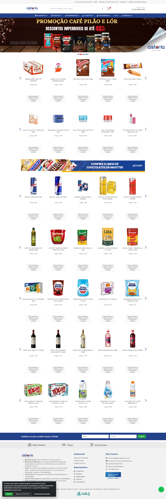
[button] (78, 54)
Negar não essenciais (22, 494)
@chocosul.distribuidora (116, 466)
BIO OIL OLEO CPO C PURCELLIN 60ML (33, 131)
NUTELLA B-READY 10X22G (132, 79)
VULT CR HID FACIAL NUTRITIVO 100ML (83, 131)
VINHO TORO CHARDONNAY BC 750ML (83, 351)
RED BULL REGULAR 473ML (33, 197)
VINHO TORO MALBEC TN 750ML (33, 350)
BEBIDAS (79, 474)
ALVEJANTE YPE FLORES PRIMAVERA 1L (133, 402)
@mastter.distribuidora (115, 464)
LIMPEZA (79, 479)
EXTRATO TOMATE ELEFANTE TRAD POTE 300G (58, 249)
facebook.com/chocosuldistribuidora (120, 461)
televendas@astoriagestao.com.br (119, 458)
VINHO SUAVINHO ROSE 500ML (108, 350)
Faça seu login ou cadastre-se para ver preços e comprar (33, 99)
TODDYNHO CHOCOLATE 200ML (83, 79)
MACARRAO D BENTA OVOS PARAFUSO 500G (133, 300)
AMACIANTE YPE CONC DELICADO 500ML (107, 402)
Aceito (9, 494)
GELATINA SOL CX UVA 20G (108, 299)
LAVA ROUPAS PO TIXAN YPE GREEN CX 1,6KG (33, 402)
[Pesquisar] (102, 9)
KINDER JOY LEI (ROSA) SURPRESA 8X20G (58, 80)
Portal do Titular (79, 461)
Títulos (69, 445)
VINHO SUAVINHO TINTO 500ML (132, 350)
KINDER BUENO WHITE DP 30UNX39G (33, 80)
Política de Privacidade (81, 458)
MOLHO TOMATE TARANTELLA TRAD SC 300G (132, 249)
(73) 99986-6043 (139, 9)
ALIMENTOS (80, 471)
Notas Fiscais (100, 445)
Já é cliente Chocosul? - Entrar (87, 2)
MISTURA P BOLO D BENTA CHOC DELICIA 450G (58, 300)
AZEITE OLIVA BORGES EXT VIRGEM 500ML (33, 249)
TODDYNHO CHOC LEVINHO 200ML (108, 80)
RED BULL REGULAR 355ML (58, 197)
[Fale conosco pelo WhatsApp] (161, 489)
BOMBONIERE (80, 477)
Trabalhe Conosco (79, 463)
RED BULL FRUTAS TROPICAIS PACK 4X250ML (107, 198)
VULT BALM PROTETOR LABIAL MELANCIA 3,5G (133, 131)
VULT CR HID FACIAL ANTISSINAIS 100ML (107, 131)
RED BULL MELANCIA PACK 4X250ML (132, 198)
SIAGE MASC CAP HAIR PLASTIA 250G (58, 131)
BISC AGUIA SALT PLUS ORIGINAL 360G (33, 300)
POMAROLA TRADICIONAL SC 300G (83, 249)
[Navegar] (3, 34)
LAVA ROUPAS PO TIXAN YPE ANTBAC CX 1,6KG (58, 402)
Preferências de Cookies (42, 494)
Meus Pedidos (38, 445)
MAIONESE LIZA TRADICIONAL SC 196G (108, 249)
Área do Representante (138, 2)
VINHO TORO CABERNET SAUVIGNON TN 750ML (58, 351)
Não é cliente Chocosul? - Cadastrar (114, 2)
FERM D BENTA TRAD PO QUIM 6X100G (83, 300)
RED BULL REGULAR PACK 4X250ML (83, 198)
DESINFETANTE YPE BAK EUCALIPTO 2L (83, 402)
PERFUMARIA (80, 482)
